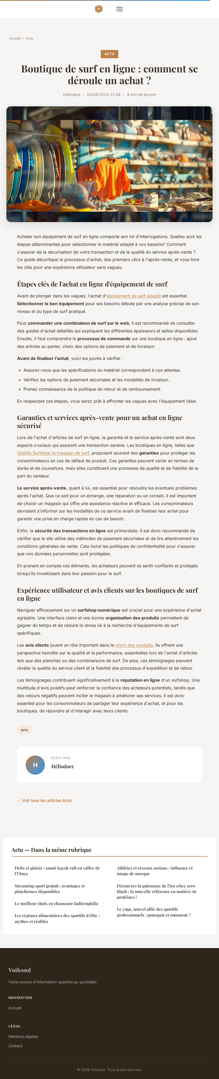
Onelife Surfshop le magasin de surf (53, 453)
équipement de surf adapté (134, 295)
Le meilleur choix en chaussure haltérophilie (57, 903)
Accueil (15, 38)
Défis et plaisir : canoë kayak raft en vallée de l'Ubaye (57, 870)
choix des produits (134, 645)
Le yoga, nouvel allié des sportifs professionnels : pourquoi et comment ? (153, 911)
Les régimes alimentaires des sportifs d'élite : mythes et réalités (57, 918)
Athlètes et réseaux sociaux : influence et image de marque (155, 870)
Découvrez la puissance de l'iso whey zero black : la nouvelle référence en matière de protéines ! (157, 891)
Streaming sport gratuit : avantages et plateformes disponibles (50, 888)
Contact (15, 1045)
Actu (29, 38)
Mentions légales (23, 1036)
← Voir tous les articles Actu (44, 800)
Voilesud (20, 969)
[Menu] (119, 9)
